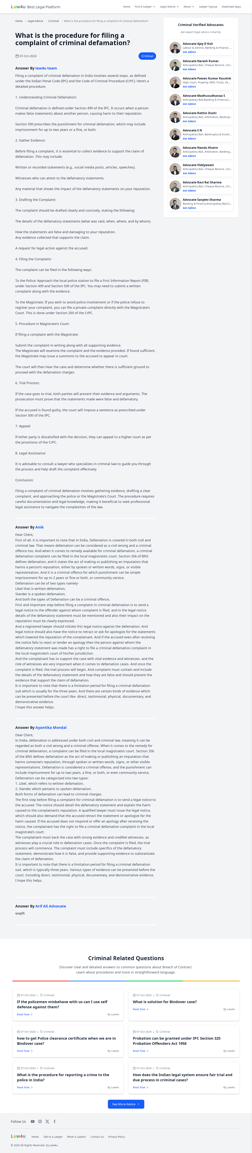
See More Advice (123, 1104)
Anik (39, 527)
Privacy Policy (116, 1136)
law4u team (46, 68)
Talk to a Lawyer (53, 1136)
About (187, 6)
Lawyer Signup (208, 6)
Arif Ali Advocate (50, 906)
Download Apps (231, 6)
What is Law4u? (76, 1136)
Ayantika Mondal (51, 727)
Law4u (54, 1145)
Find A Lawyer (143, 6)
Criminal (53, 21)
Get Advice (189, 52)
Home (126, 6)
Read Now (23, 1014)
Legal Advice (167, 6)
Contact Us (97, 1136)
